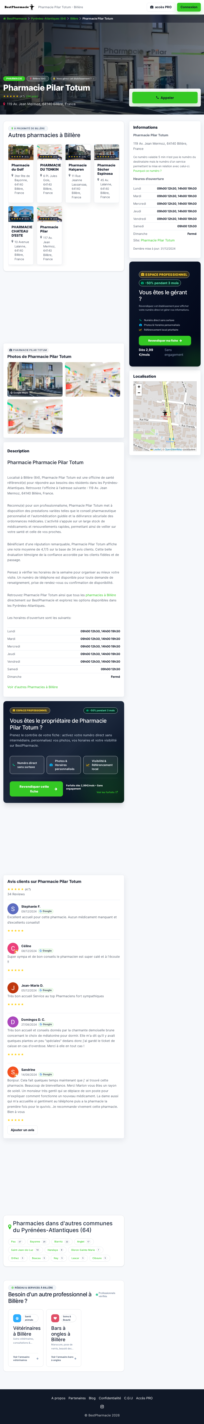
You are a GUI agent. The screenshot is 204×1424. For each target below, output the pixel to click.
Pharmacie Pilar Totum (158, 240)
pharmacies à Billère (101, 595)
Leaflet (157, 449)
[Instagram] (102, 1407)
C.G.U (128, 1398)
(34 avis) (32, 96)
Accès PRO (144, 1398)
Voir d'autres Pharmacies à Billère (32, 687)
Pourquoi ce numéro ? (147, 170)
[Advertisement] (63, 307)
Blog (92, 1398)
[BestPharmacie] (19, 7)
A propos (58, 1398)
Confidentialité (110, 1398)
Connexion (188, 7)
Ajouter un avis (22, 1130)
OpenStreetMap (173, 449)
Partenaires (77, 1398)
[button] (165, 413)
